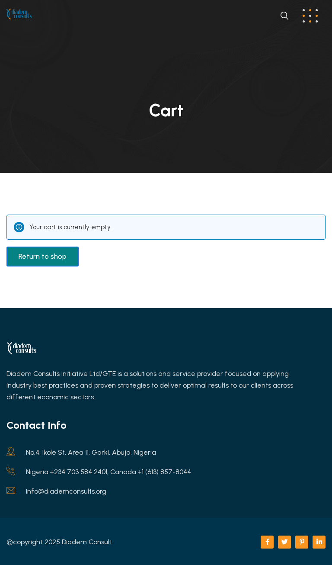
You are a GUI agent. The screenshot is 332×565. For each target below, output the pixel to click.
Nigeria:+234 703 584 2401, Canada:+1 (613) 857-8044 (108, 472)
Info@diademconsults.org (66, 491)
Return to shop (43, 256)
